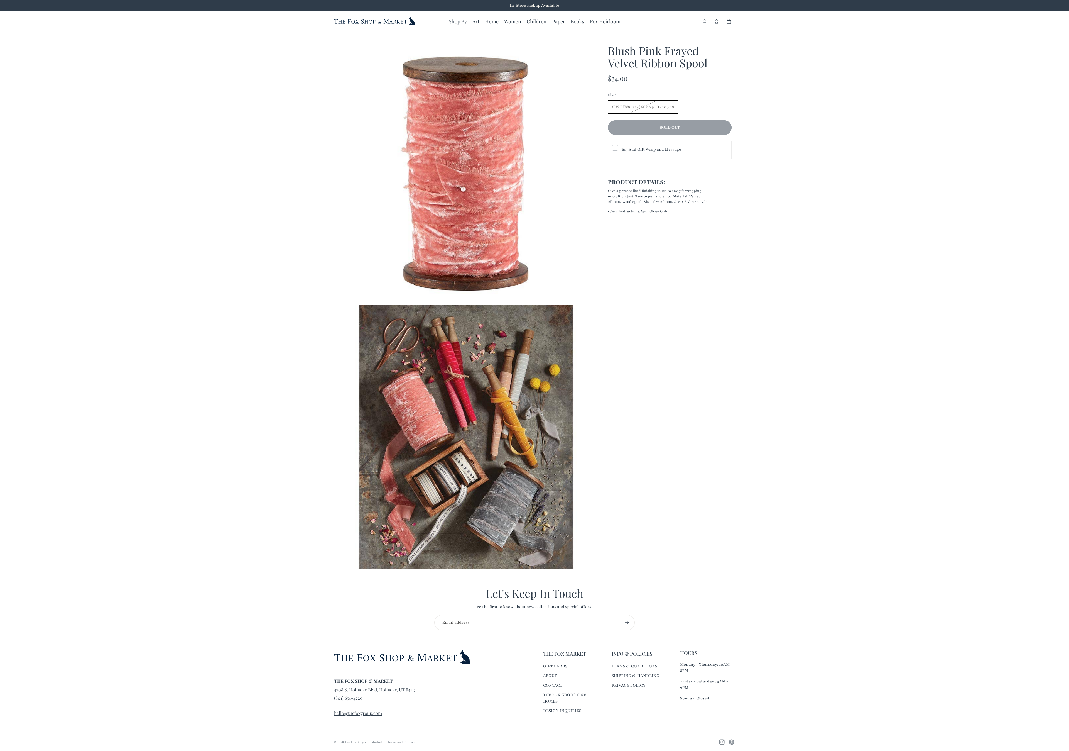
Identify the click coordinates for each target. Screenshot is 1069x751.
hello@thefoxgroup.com (358, 713)
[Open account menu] (716, 21)
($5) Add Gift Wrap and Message (650, 149)
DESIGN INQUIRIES (562, 710)
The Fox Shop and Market (363, 742)
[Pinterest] (731, 742)
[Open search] (705, 21)
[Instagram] (722, 742)
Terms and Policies (401, 742)
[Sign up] (627, 622)
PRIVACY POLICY (629, 685)
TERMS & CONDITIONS (634, 666)
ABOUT (550, 675)
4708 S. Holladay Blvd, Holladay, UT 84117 (375, 690)
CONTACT (552, 685)
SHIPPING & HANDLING (635, 675)
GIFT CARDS (555, 666)
